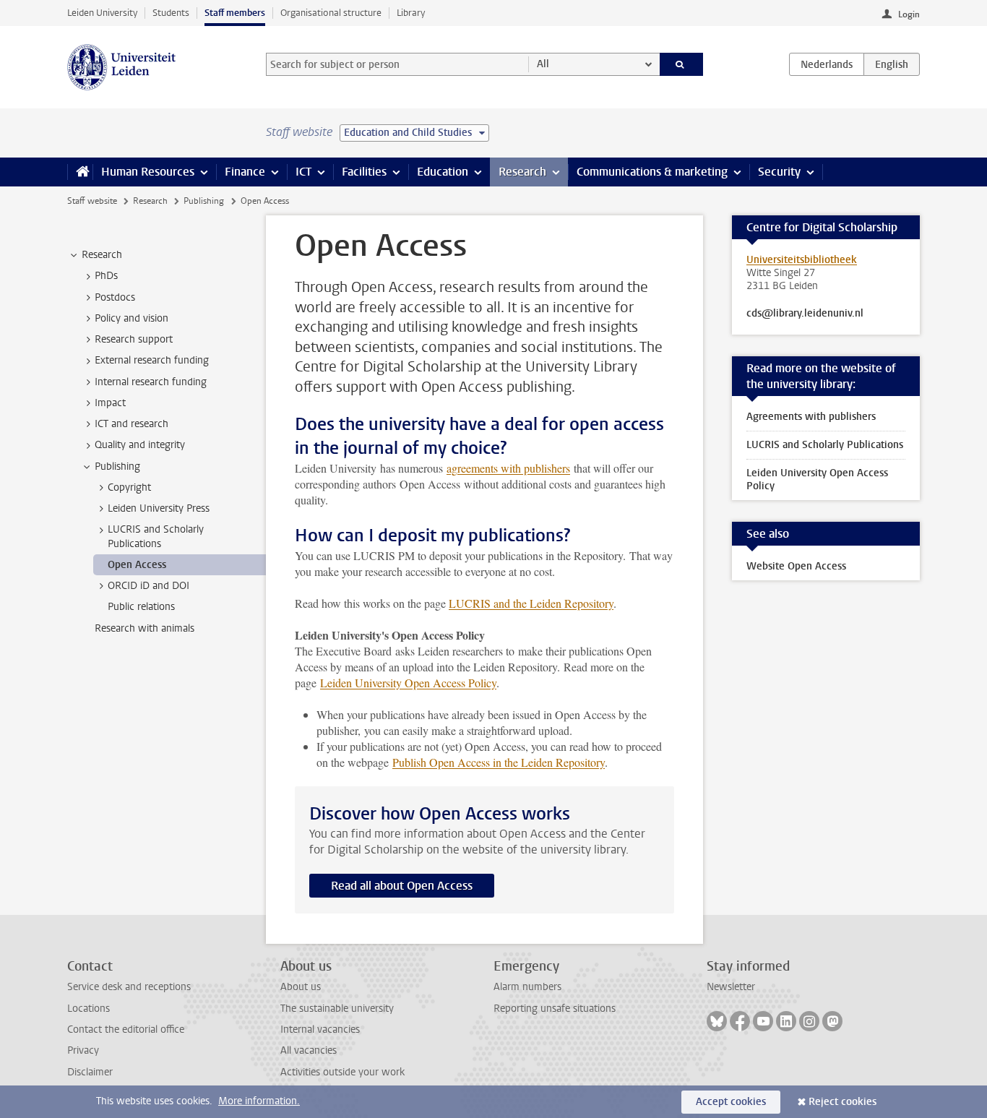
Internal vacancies (320, 1029)
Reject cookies (842, 1102)
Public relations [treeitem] (141, 607)
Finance (245, 171)
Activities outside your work (342, 1072)
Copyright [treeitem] (129, 487)
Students (170, 13)
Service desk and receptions (129, 987)
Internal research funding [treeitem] (151, 382)
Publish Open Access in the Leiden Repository (498, 762)
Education (442, 171)
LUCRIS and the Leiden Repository (531, 603)
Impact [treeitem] (110, 403)
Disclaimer (90, 1072)
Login (909, 14)
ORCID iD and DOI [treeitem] (148, 586)
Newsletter (731, 987)
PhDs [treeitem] (106, 276)
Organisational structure (331, 13)
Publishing (204, 201)
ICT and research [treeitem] (131, 424)
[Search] (682, 64)
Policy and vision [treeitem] (131, 318)
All (543, 64)
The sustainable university (337, 1008)
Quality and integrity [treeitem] (140, 445)
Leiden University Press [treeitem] (159, 508)
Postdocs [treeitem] (115, 297)
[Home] (79, 172)
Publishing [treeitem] (117, 466)
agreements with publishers (508, 468)
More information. (259, 1101)
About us (300, 987)
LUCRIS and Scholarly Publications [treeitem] (156, 536)
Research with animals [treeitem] (144, 628)
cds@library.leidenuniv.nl (804, 313)
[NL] (826, 64)
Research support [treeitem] (134, 339)
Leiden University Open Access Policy (408, 682)
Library (411, 13)
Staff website (92, 201)
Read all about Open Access (402, 885)
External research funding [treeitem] (152, 360)
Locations (88, 1008)
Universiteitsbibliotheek (801, 260)
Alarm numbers (527, 987)
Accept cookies (731, 1102)
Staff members (234, 13)
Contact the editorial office (125, 1029)
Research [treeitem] (102, 255)
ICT (303, 171)
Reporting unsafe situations (555, 1008)
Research (522, 171)
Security (779, 171)
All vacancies (308, 1050)
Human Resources (147, 171)
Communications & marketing (652, 171)
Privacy (83, 1050)
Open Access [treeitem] (137, 565)
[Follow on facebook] (740, 1021)
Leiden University (102, 13)
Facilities (364, 171)
